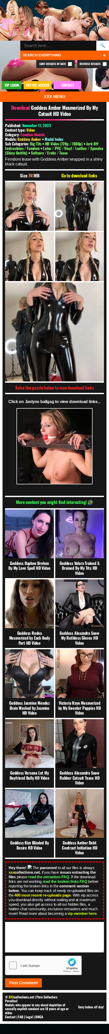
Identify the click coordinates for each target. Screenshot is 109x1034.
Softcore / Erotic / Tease (49, 153)
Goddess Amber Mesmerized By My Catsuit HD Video (64, 110)
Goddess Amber (29, 139)
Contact (10, 1016)
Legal (29, 1016)
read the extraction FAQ (48, 877)
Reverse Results (90, 64)
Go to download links (79, 175)
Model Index (54, 139)
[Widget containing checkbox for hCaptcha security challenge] (43, 965)
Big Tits (36, 143)
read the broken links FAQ (65, 881)
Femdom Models (33, 134)
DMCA (39, 1016)
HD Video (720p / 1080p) (64, 143)
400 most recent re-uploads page (42, 895)
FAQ (20, 1016)
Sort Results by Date (53, 64)
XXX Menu (54, 97)
